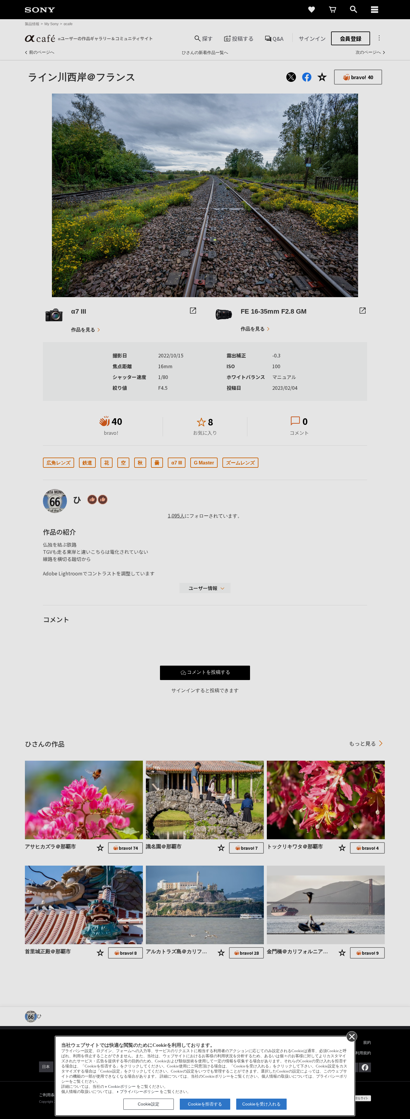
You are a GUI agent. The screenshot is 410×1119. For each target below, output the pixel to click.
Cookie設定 (148, 1104)
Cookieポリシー (122, 1087)
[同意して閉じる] (351, 1036)
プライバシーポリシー (139, 1092)
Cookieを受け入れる (261, 1104)
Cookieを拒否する (205, 1104)
